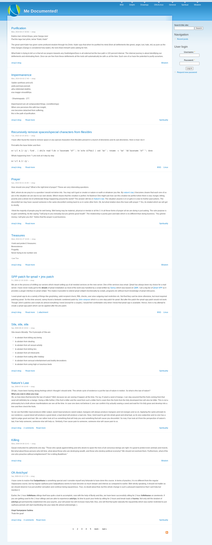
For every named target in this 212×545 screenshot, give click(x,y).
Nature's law (99, 199)
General (172, 5)
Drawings (144, 5)
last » (104, 529)
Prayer (15, 179)
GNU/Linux (158, 5)
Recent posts (182, 39)
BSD (122, 5)
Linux (165, 167)
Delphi (132, 5)
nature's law (129, 192)
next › (96, 529)
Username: (189, 52)
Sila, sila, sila (19, 324)
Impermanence (21, 75)
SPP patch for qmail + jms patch (32, 276)
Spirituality (163, 120)
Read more (30, 120)
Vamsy (113, 288)
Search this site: (181, 25)
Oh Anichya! (19, 472)
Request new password (187, 72)
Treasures (18, 235)
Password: (189, 60)
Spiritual (184, 5)
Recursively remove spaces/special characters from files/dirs (51, 132)
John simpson (84, 300)
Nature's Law (20, 382)
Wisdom (197, 5)
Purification (18, 28)
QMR (136, 288)
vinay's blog (16, 63)
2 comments (29, 428)
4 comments (29, 520)
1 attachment (42, 312)
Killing (15, 440)
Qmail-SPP (157, 288)
